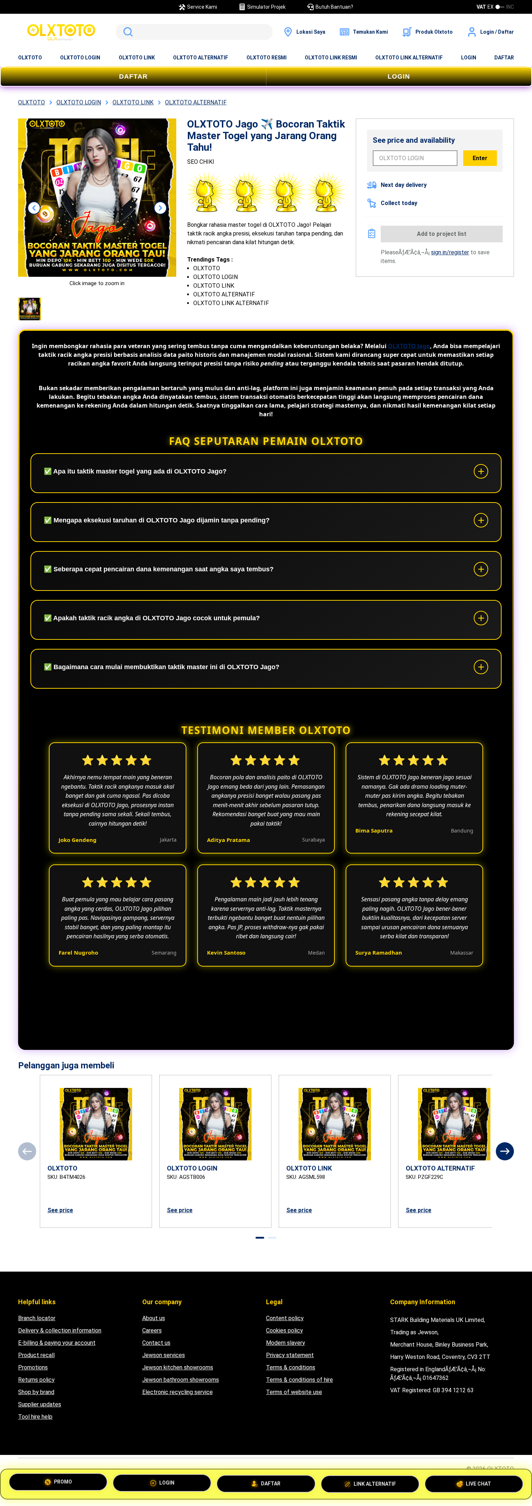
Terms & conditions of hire (299, 1379)
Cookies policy (284, 1330)
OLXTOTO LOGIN (80, 58)
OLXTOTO (30, 58)
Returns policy (36, 1379)
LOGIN (468, 58)
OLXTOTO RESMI (266, 58)
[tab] (260, 1238)
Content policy (285, 1318)
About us (153, 1318)
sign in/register (450, 252)
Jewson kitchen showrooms (177, 1367)
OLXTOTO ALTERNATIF (200, 58)
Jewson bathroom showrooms (180, 1379)
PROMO (63, 1484)
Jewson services (163, 1355)
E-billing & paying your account (57, 1342)
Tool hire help (35, 1416)
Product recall (36, 1355)
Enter (480, 158)
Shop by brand (36, 1392)
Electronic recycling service (177, 1392)
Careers (152, 1330)
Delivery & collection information (59, 1330)
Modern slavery (285, 1342)
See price (60, 1210)
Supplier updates (39, 1404)
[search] (194, 32)
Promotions (33, 1367)
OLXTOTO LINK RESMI (331, 58)
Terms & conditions (290, 1367)
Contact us (156, 1342)
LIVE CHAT (478, 1481)
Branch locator (36, 1318)
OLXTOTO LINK (137, 58)
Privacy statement (290, 1355)
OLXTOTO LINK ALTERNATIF (409, 58)
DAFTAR (504, 58)
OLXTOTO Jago (409, 346)
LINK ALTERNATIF (375, 1481)
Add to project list (441, 233)
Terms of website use (294, 1392)
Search (127, 32)
